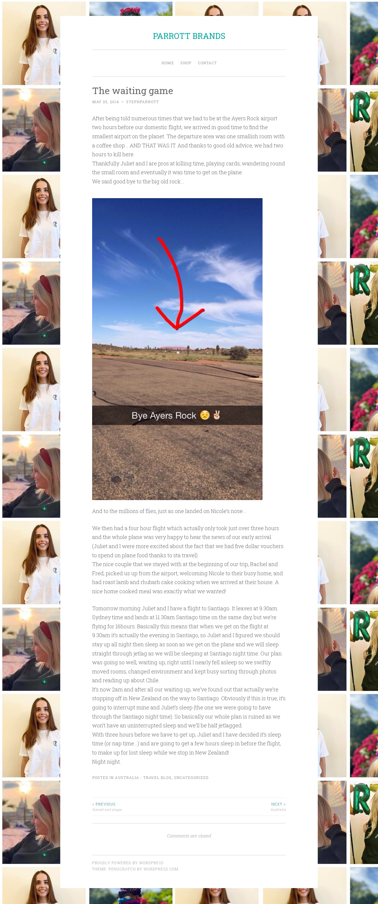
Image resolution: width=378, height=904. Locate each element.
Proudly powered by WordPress (128, 862)
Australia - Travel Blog (143, 777)
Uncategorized (191, 777)
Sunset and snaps (107, 807)
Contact (207, 62)
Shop (185, 62)
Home (168, 62)
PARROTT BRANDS (189, 36)
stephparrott (142, 101)
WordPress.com (161, 869)
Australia (278, 807)
